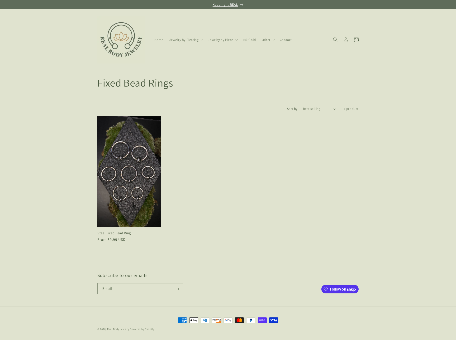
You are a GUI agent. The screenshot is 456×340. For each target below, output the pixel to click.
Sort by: (292, 109)
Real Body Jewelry (118, 329)
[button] (185, 40)
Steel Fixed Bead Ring (114, 233)
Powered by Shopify (142, 329)
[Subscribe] (177, 289)
